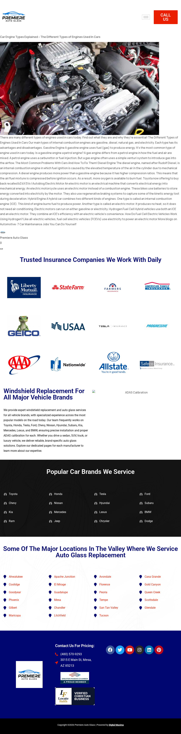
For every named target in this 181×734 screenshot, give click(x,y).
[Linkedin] (149, 649)
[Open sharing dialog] (1, 248)
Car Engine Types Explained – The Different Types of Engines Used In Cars (50, 37)
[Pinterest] (158, 649)
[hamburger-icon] (146, 17)
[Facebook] (110, 649)
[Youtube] (129, 649)
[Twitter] (120, 649)
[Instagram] (139, 649)
